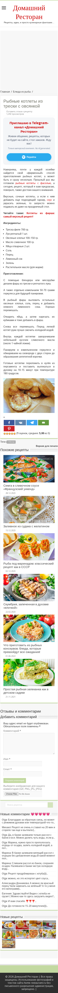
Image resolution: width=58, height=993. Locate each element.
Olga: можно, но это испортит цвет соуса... (25, 878)
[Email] (43, 422)
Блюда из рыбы (22, 91)
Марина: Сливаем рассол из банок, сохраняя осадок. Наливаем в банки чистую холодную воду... (28, 866)
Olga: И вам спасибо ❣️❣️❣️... (19, 901)
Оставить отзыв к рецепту (19, 111)
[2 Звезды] (7, 433)
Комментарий (12, 730)
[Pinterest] (9, 428)
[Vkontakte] (20, 422)
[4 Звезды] (12, 433)
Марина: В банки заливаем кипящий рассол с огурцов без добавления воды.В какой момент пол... (28, 855)
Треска (11, 442)
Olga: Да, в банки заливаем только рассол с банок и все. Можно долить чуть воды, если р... (28, 836)
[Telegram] (32, 422)
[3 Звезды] (9, 433)
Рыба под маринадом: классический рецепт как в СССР (28, 565)
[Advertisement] (29, 60)
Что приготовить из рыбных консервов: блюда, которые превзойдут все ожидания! (22, 649)
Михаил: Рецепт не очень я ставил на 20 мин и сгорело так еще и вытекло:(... (28, 829)
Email (7, 769)
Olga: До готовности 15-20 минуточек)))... (25, 905)
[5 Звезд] (14, 433)
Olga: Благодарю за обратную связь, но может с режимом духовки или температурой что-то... (28, 821)
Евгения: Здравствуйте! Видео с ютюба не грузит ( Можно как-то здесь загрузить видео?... (28, 895)
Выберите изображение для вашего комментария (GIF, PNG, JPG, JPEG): (24, 787)
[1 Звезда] (4, 433)
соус (49, 199)
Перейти (31, 157)
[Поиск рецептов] (50, 805)
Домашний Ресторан (29, 12)
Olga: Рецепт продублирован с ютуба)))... (25, 873)
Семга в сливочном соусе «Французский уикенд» (21, 487)
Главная (5, 91)
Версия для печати (47, 446)
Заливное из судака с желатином (26, 526)
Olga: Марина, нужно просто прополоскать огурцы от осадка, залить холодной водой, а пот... (27, 845)
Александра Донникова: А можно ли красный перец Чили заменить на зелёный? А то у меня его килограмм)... (28, 886)
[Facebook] (9, 422)
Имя (6, 759)
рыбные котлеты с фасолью (33, 183)
